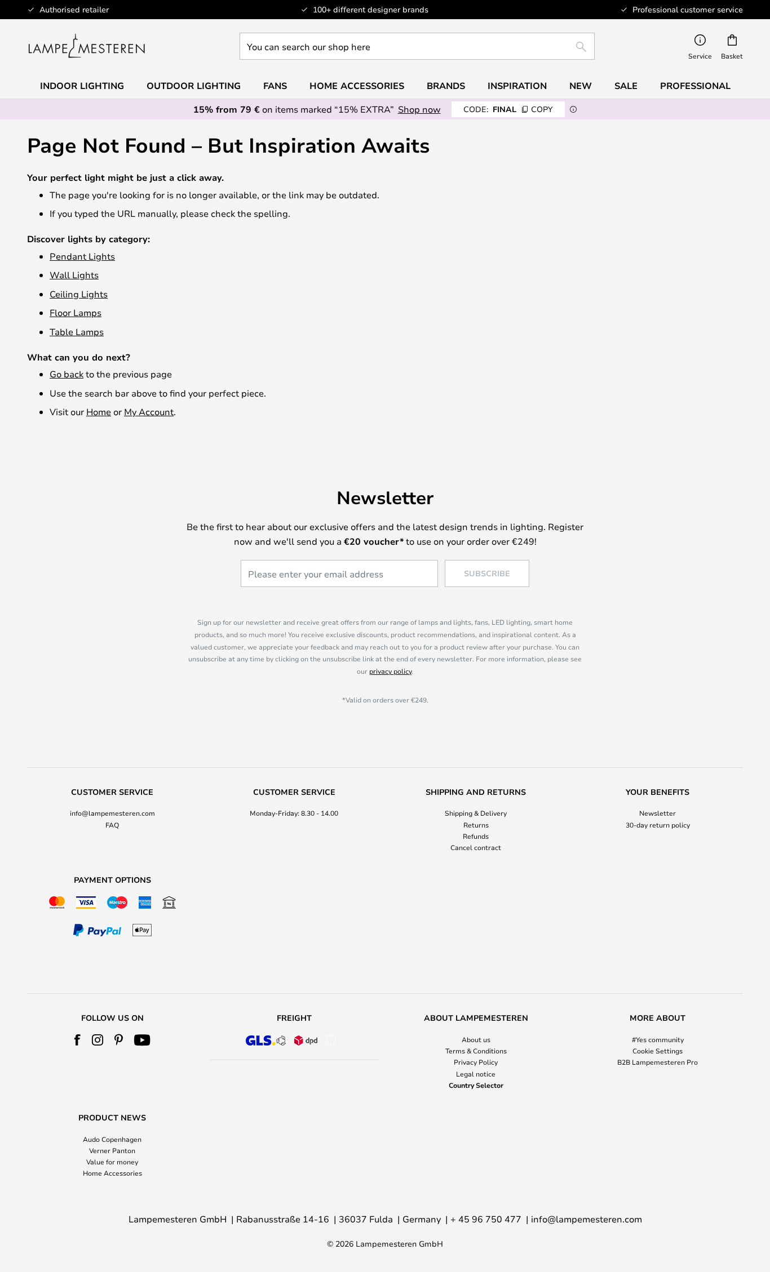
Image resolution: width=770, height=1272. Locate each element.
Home (98, 411)
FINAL (508, 109)
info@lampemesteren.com (112, 812)
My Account (149, 411)
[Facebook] (77, 1040)
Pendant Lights (82, 256)
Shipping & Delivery (476, 812)
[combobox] (417, 46)
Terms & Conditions (476, 1050)
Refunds (476, 835)
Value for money (112, 1161)
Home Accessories (112, 1172)
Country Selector (476, 1084)
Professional (695, 85)
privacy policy (390, 670)
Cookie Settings (657, 1050)
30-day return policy (658, 824)
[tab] (112, 820)
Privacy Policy (476, 1061)
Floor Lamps (75, 312)
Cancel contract (475, 847)
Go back (66, 374)
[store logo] (86, 46)
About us (476, 1039)
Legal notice (475, 1073)
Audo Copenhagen (112, 1139)
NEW (580, 85)
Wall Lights (74, 275)
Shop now (419, 109)
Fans (275, 85)
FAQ (112, 824)
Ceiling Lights (79, 294)
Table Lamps (77, 331)
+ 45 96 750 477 (485, 1219)
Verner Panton (112, 1150)
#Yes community (658, 1039)
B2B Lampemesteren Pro (657, 1061)
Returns (476, 824)
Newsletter (657, 812)
